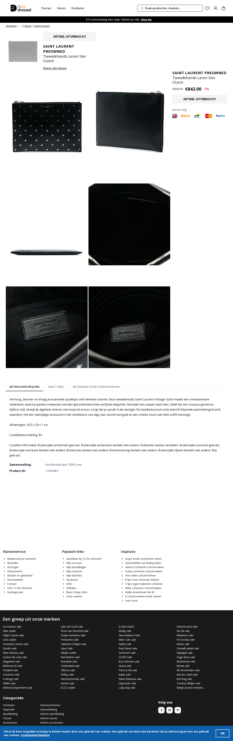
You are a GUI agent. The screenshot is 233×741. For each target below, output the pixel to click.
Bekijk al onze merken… (191, 687)
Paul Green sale (128, 648)
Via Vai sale (183, 631)
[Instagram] (169, 710)
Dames (46, 8)
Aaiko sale (125, 674)
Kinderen (77, 8)
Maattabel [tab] (56, 386)
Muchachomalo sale (73, 679)
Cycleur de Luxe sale (15, 657)
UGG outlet (9, 639)
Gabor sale (125, 644)
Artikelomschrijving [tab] (24, 386)
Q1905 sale (125, 657)
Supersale (8, 709)
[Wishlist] (207, 8)
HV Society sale (186, 639)
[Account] (215, 8)
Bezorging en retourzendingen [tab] (96, 386)
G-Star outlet (126, 626)
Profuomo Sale (70, 639)
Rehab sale (183, 666)
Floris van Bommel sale (74, 631)
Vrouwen (11, 26)
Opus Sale (67, 648)
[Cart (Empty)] (223, 8)
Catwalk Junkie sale (188, 648)
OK (222, 733)
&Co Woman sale (129, 661)
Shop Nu (146, 19)
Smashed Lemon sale (15, 644)
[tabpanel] (116, 435)
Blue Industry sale (13, 652)
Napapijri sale (185, 652)
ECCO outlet (68, 687)
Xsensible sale (69, 661)
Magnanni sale (11, 661)
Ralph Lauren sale (13, 635)
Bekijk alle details (55, 68)
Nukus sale (183, 644)
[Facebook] (161, 710)
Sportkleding (10, 714)
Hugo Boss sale (186, 657)
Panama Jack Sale (187, 626)
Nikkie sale (9, 683)
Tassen (27, 26)
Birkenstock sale (12, 666)
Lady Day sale (127, 687)
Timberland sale (70, 666)
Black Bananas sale (130, 679)
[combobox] (170, 8)
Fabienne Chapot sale (73, 644)
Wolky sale (125, 631)
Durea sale (125, 666)
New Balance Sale (129, 635)
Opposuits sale (127, 683)
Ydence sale (68, 670)
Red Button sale (70, 657)
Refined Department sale (17, 687)
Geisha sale (67, 683)
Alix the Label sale (187, 674)
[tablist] (64, 387)
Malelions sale (185, 635)
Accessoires (10, 722)
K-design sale (11, 679)
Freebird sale (10, 670)
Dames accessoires (51, 722)
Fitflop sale (67, 674)
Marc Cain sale (127, 639)
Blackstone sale (186, 661)
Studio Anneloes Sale (73, 635)
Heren (61, 8)
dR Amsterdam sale (188, 670)
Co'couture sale (12, 626)
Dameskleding (48, 709)
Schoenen (9, 705)
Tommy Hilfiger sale (188, 683)
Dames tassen (48, 718)
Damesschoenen (50, 705)
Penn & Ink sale (128, 670)
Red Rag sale (184, 679)
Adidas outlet (68, 652)
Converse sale (11, 674)
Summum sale (127, 652)
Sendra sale (10, 648)
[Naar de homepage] (20, 8)
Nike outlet (9, 631)
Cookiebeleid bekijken (35, 735)
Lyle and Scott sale (72, 626)
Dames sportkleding (52, 714)
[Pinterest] (178, 710)
